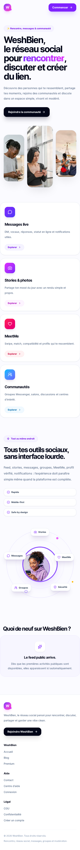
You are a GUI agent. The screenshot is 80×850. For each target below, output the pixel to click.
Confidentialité (12, 814)
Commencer (60, 7)
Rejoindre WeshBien (20, 731)
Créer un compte (14, 820)
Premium (9, 763)
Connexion (10, 792)
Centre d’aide (12, 786)
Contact (8, 780)
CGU (6, 808)
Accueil (8, 751)
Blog (6, 757)
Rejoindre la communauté (24, 111)
